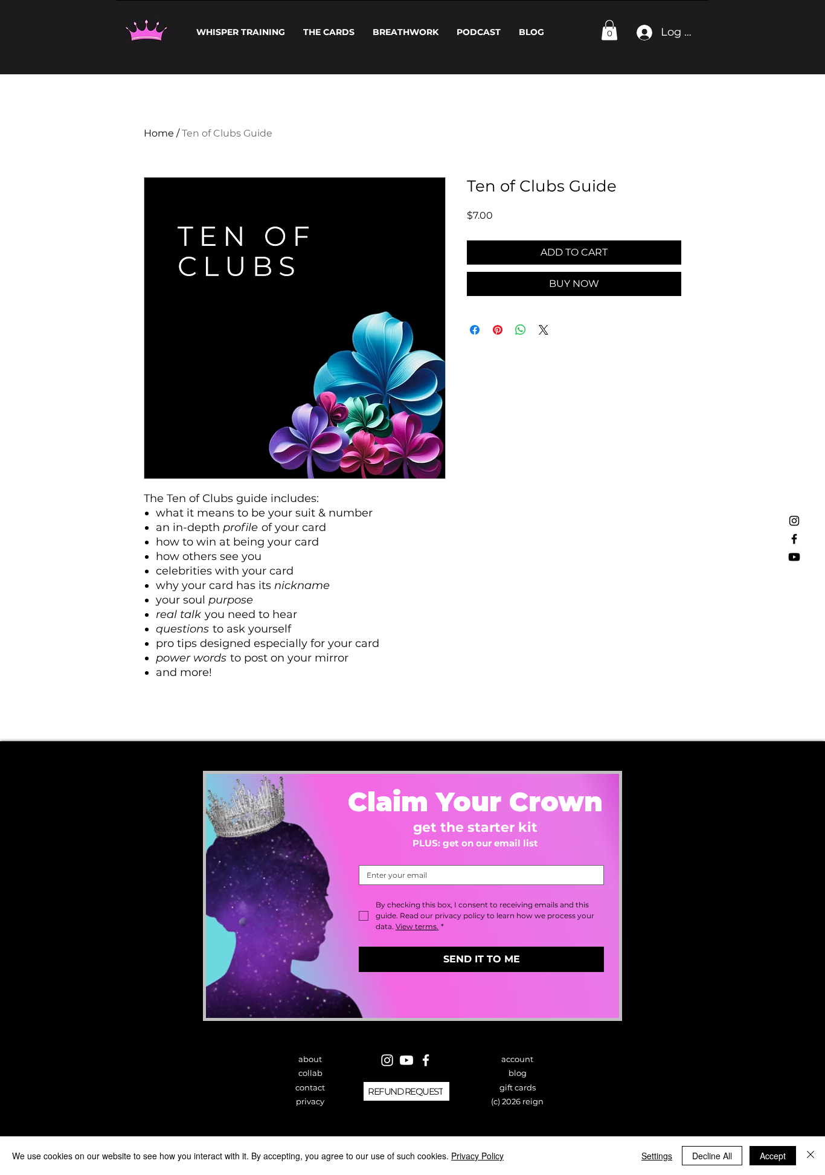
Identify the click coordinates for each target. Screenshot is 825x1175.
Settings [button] (656, 1156)
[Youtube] (794, 557)
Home (159, 133)
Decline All (712, 1156)
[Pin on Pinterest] (497, 330)
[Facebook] (794, 539)
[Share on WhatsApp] (520, 330)
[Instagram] (794, 520)
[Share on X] (543, 330)
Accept (773, 1156)
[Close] (810, 1155)
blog (518, 1073)
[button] (609, 30)
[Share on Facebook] (474, 330)
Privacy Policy (477, 1156)
